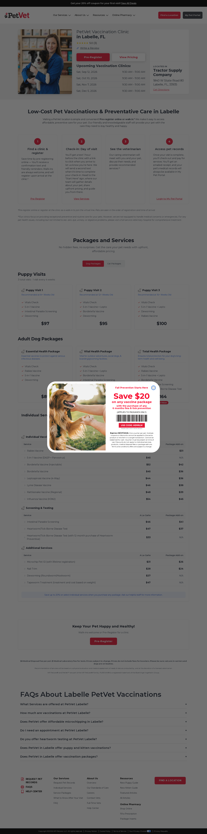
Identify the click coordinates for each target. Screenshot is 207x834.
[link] (131, 422)
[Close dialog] (153, 388)
